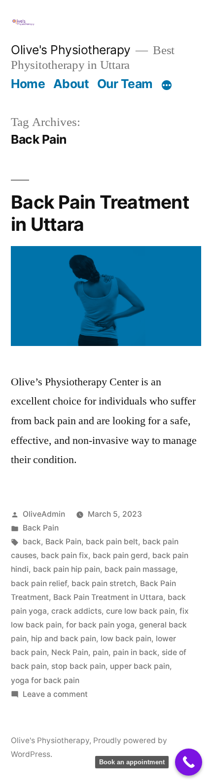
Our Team (125, 83)
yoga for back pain (45, 680)
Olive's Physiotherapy (71, 49)
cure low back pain (140, 611)
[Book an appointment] (188, 762)
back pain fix (64, 555)
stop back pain (78, 666)
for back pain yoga (100, 624)
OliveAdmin (44, 514)
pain (100, 652)
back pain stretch (103, 583)
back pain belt (112, 541)
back (32, 541)
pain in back (135, 652)
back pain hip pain (66, 569)
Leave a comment (55, 694)
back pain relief (39, 583)
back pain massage (140, 569)
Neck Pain (69, 652)
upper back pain (140, 666)
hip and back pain (63, 638)
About (71, 83)
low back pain (126, 638)
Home (28, 83)
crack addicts (76, 611)
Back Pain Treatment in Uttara (100, 213)
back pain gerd (120, 555)
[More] (167, 86)
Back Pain (41, 527)
